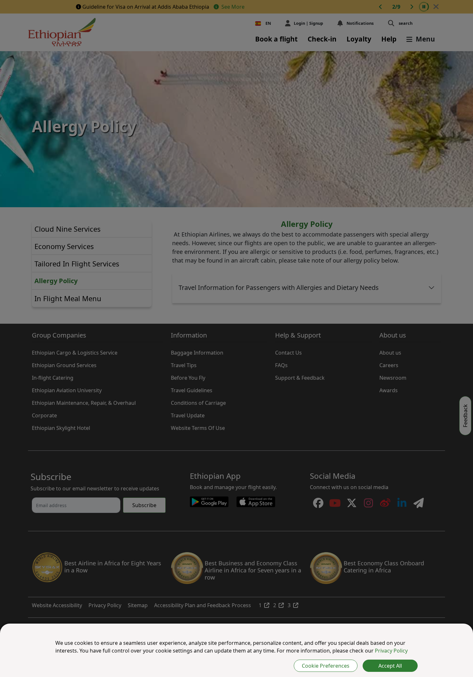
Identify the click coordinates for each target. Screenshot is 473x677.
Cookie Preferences (325, 665)
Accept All (390, 665)
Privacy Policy (391, 650)
